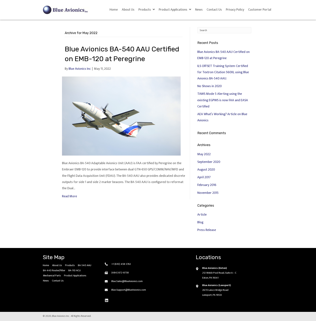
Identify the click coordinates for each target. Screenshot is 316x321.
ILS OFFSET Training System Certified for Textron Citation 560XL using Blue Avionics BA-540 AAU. (223, 72)
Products (70, 265)
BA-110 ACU (74, 270)
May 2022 (204, 154)
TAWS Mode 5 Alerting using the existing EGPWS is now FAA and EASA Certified (222, 100)
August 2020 (206, 169)
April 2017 (204, 177)
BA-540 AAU (84, 265)
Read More (69, 196)
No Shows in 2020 (209, 86)
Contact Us (58, 281)
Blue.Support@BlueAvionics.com (128, 290)
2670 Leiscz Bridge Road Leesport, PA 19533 (215, 292)
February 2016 (206, 185)
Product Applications (75, 275)
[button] (106, 300)
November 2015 (208, 193)
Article (202, 214)
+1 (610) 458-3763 (121, 264)
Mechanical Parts (52, 275)
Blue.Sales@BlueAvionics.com (127, 281)
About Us (57, 265)
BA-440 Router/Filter (54, 270)
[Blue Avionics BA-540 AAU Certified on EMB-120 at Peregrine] (121, 116)
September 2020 (208, 162)
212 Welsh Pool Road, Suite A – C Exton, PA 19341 (219, 275)
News (46, 281)
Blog (200, 222)
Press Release (206, 230)
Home (46, 265)
